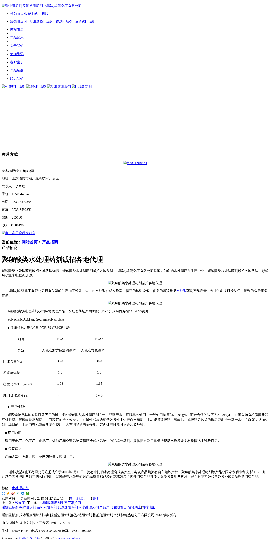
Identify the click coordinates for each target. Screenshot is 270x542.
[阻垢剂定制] (82, 86)
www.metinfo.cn (69, 538)
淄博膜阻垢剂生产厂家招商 (60, 503)
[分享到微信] (28, 493)
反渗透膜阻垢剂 (41, 21)
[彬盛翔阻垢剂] (13, 86)
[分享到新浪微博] (13, 493)
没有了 (20, 503)
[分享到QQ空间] (8, 493)
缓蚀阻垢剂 (18, 21)
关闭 (95, 498)
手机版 (43, 13)
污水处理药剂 (88, 507)
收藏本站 (31, 13)
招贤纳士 (134, 507)
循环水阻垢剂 (47, 507)
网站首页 (30, 242)
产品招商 (50, 242)
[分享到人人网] (23, 493)
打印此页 (77, 498)
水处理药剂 (20, 488)
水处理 (181, 291)
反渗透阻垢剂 (84, 21)
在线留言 (120, 507)
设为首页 (17, 13)
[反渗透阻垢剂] (59, 86)
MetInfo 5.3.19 (29, 538)
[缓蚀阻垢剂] (36, 86)
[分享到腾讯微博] (18, 493)
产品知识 (106, 507)
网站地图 (148, 507)
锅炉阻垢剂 (64, 21)
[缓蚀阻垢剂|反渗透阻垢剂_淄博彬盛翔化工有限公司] (42, 6)
